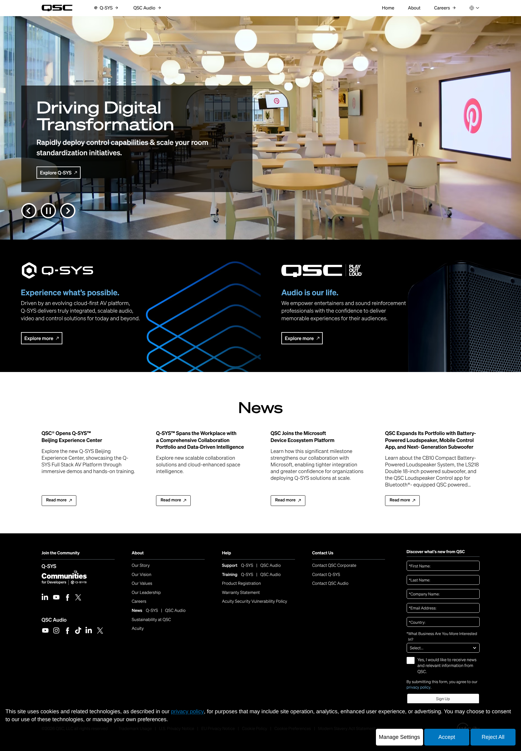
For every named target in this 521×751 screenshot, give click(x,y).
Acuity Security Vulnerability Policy (254, 601)
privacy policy (419, 687)
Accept (446, 737)
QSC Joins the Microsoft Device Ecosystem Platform (303, 436)
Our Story (141, 565)
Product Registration (241, 583)
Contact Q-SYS (326, 574)
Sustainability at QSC (151, 620)
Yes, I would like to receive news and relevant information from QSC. (447, 666)
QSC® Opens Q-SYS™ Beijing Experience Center (72, 436)
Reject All (492, 737)
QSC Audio (54, 619)
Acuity (138, 628)
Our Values (142, 583)
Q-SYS (49, 566)
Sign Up (443, 698)
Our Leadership (146, 592)
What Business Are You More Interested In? (442, 636)
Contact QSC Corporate (334, 565)
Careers (139, 601)
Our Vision (141, 574)
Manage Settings (399, 737)
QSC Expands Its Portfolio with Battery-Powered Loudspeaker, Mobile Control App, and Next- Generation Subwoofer (430, 440)
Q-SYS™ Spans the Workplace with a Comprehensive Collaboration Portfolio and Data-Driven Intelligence (200, 440)
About (138, 553)
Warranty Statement (241, 592)
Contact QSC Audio (330, 583)
